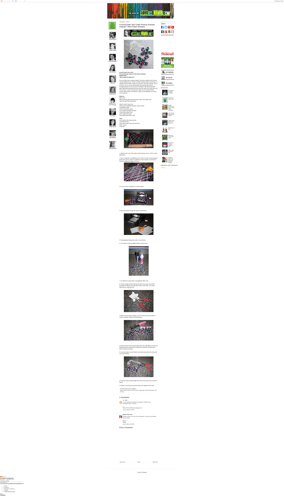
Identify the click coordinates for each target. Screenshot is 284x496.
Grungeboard (122, 107)
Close (1, 493)
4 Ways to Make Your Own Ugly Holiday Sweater (170, 160)
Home (138, 462)
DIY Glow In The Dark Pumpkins (171, 92)
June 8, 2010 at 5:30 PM (128, 424)
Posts (164, 167)
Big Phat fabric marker (135, 105)
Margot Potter (126, 414)
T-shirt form (122, 126)
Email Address (3, 482)
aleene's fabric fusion (127, 390)
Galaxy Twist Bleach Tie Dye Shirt (171, 122)
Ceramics (6, 487)
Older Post (155, 462)
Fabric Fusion (127, 104)
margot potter (142, 390)
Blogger (145, 472)
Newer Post (122, 462)
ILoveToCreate (123, 72)
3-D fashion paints (126, 99)
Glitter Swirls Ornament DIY (171, 151)
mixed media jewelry (149, 390)
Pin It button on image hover (6, 478)
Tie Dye (6, 490)
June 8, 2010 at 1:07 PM (128, 409)
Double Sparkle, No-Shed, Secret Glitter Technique (171, 108)
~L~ (124, 400)
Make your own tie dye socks (171, 136)
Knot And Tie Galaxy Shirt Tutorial (171, 114)
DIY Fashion (135, 390)
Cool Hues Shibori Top (171, 98)
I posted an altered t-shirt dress (137, 80)
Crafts (5, 486)
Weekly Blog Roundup (9, 491)
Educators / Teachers (9, 488)
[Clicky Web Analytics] (3, 476)
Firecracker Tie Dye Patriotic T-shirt (171, 144)
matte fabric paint (128, 101)
